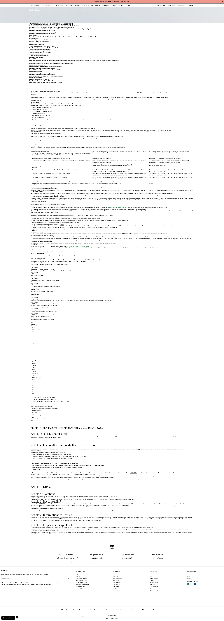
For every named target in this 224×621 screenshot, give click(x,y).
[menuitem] (47, 5)
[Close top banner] (222, 2)
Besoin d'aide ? (9, 618)
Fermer (17, 617)
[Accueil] (35, 5)
